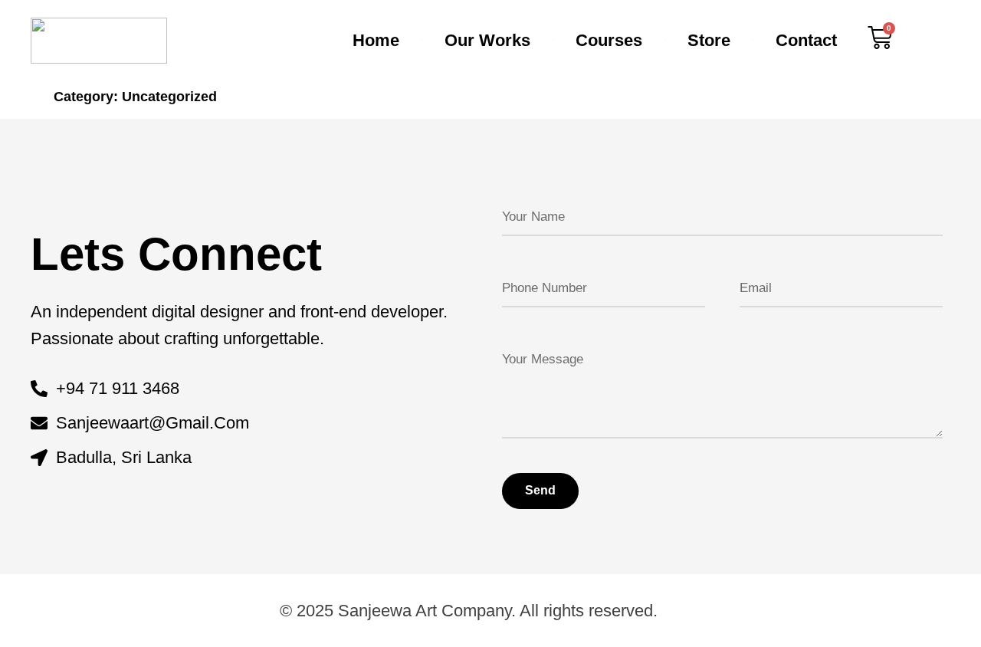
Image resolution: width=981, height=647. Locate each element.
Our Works (487, 40)
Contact (806, 40)
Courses (609, 40)
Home (376, 40)
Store (708, 40)
